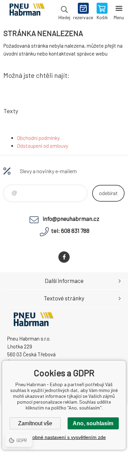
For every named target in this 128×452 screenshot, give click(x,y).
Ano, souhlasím (93, 423)
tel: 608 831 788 (70, 230)
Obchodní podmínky (38, 138)
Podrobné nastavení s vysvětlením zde (64, 437)
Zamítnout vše (35, 423)
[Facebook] (64, 257)
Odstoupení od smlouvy (42, 146)
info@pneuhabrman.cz (71, 218)
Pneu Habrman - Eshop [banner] (26, 12)
